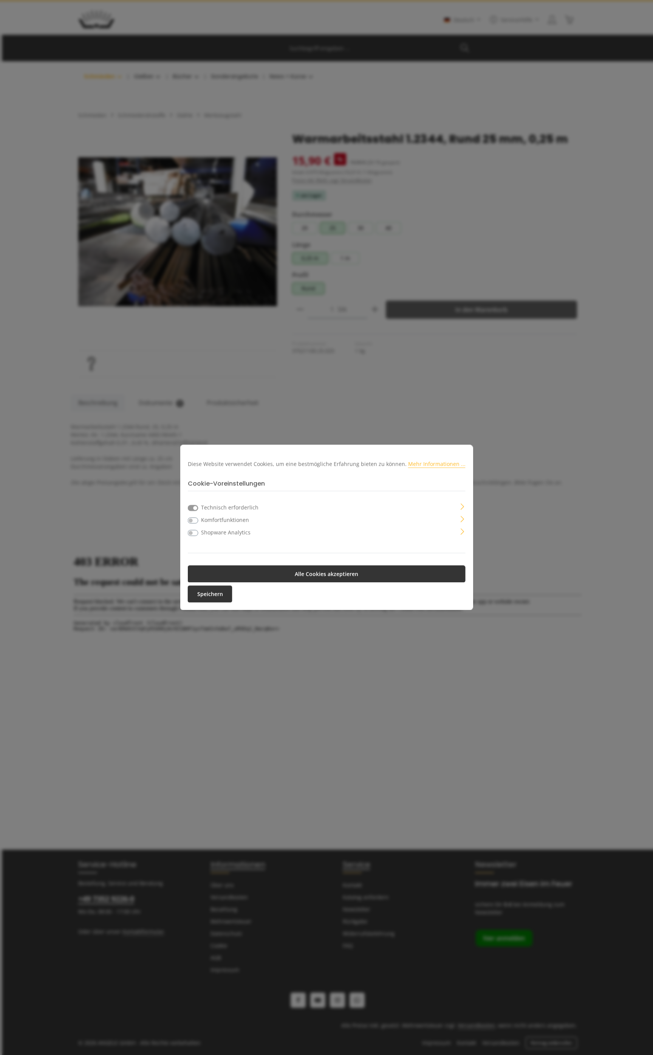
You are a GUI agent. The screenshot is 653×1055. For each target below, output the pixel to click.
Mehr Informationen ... (437, 463)
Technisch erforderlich (229, 507)
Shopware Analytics (226, 532)
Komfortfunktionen (225, 520)
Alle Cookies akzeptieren (326, 574)
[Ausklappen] (462, 506)
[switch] (193, 521)
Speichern (210, 594)
